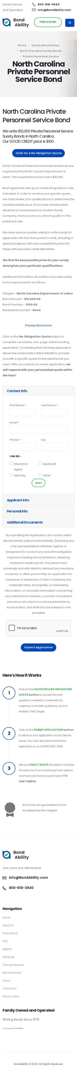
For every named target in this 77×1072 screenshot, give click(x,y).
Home (22, 45)
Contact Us (9, 988)
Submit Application (38, 647)
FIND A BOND (48, 22)
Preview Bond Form (38, 325)
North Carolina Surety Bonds (41, 51)
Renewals (9, 957)
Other (47, 475)
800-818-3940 (48, 4)
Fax (43, 440)
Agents (7, 949)
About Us (8, 925)
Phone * (15, 440)
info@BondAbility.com (54, 10)
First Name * (18, 405)
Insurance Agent (21, 466)
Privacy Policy (11, 996)
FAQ (5, 941)
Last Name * (49, 405)
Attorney (20, 475)
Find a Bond (10, 933)
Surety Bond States (45, 45)
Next (38, 483)
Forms (6, 980)
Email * (14, 422)
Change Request (13, 965)
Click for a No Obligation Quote (39, 153)
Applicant (49, 464)
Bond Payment (12, 973)
